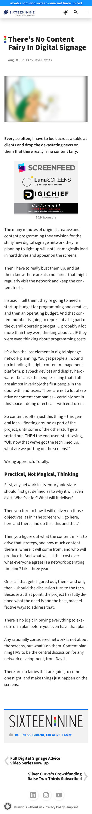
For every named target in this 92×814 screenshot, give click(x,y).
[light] (65, 12)
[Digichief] (46, 194)
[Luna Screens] (46, 181)
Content (38, 735)
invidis (22, 807)
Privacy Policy (55, 807)
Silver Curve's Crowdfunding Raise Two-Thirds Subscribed (55, 776)
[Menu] (86, 12)
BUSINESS (23, 735)
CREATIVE (53, 735)
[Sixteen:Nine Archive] (46, 726)
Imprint (72, 807)
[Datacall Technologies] (46, 208)
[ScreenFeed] (46, 167)
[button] (76, 12)
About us (35, 807)
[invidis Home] (17, 12)
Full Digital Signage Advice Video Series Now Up (35, 760)
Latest (66, 735)
